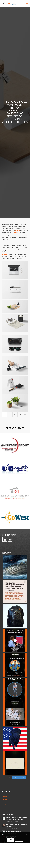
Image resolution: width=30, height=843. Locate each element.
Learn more (19, 839)
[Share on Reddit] (25, 414)
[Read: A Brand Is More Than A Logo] (3, 831)
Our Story (4, 799)
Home (3, 794)
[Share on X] (10, 414)
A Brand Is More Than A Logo (14, 831)
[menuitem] (27, 3)
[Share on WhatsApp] (15, 414)
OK (11, 839)
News (3, 802)
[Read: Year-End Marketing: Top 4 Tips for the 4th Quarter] (3, 825)
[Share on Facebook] (4, 414)
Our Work (4, 796)
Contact (4, 804)
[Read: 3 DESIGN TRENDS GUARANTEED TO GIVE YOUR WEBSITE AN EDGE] (3, 818)
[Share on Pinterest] (20, 414)
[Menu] (27, 3)
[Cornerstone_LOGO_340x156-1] (12, 3)
